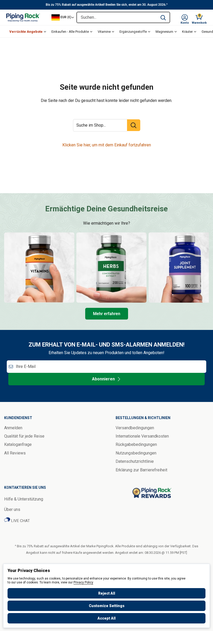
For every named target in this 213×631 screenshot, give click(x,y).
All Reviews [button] (15, 453)
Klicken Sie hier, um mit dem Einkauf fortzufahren (106, 144)
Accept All (106, 618)
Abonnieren (103, 378)
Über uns (12, 509)
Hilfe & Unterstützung (23, 499)
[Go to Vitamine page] (39, 267)
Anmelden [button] (13, 427)
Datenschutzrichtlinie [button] (135, 461)
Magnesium (164, 32)
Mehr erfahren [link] (106, 313)
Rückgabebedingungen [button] (136, 444)
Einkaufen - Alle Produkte (70, 32)
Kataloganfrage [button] (18, 444)
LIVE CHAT (20, 520)
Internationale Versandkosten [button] (142, 436)
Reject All (106, 593)
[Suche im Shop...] (133, 125)
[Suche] (163, 17)
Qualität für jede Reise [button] (24, 436)
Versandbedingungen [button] (135, 427)
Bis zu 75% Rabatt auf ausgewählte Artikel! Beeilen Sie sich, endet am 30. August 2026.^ (107, 4)
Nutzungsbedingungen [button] (136, 453)
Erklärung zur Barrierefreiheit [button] (141, 469)
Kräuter (187, 32)
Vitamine (104, 32)
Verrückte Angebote (26, 32)
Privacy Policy (83, 582)
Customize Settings (106, 606)
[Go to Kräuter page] (111, 267)
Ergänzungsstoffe (133, 32)
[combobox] (117, 17)
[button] (185, 17)
